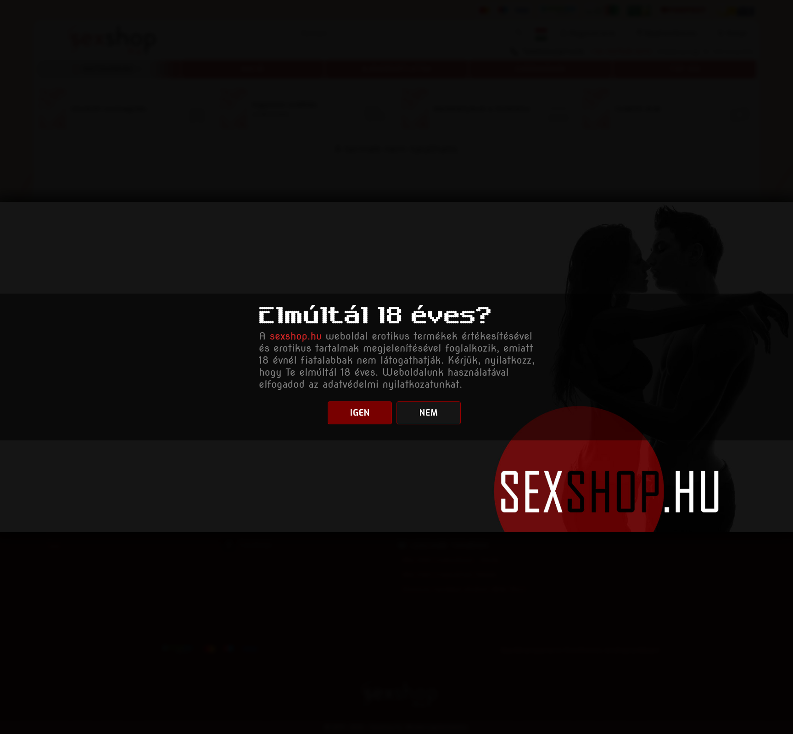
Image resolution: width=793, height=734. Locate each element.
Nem (428, 412)
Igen (360, 412)
